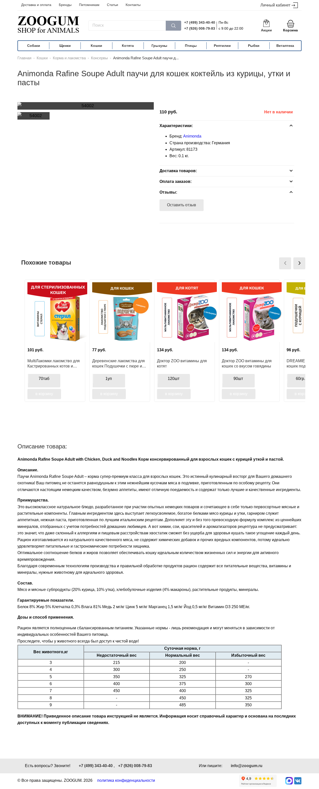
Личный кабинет (275, 5)
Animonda (192, 136)
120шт (173, 378)
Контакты (133, 5)
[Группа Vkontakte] (298, 781)
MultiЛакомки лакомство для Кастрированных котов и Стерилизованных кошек (53, 363)
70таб (44, 378)
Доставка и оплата (36, 5)
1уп (108, 378)
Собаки (33, 46)
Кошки (96, 46)
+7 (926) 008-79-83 (199, 28)
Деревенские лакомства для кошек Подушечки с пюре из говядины (118, 363)
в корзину (44, 394)
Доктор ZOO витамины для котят (182, 363)
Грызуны (159, 46)
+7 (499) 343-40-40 (199, 22)
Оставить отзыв (181, 205)
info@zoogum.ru (246, 766)
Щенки (65, 46)
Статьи (112, 5)
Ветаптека (285, 46)
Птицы (191, 46)
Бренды (65, 5)
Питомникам (89, 5)
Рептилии (222, 46)
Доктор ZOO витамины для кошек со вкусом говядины (247, 363)
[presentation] (285, 263)
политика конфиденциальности (126, 780)
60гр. (300, 378)
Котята (128, 46)
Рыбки (253, 46)
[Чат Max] (289, 781)
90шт (238, 378)
